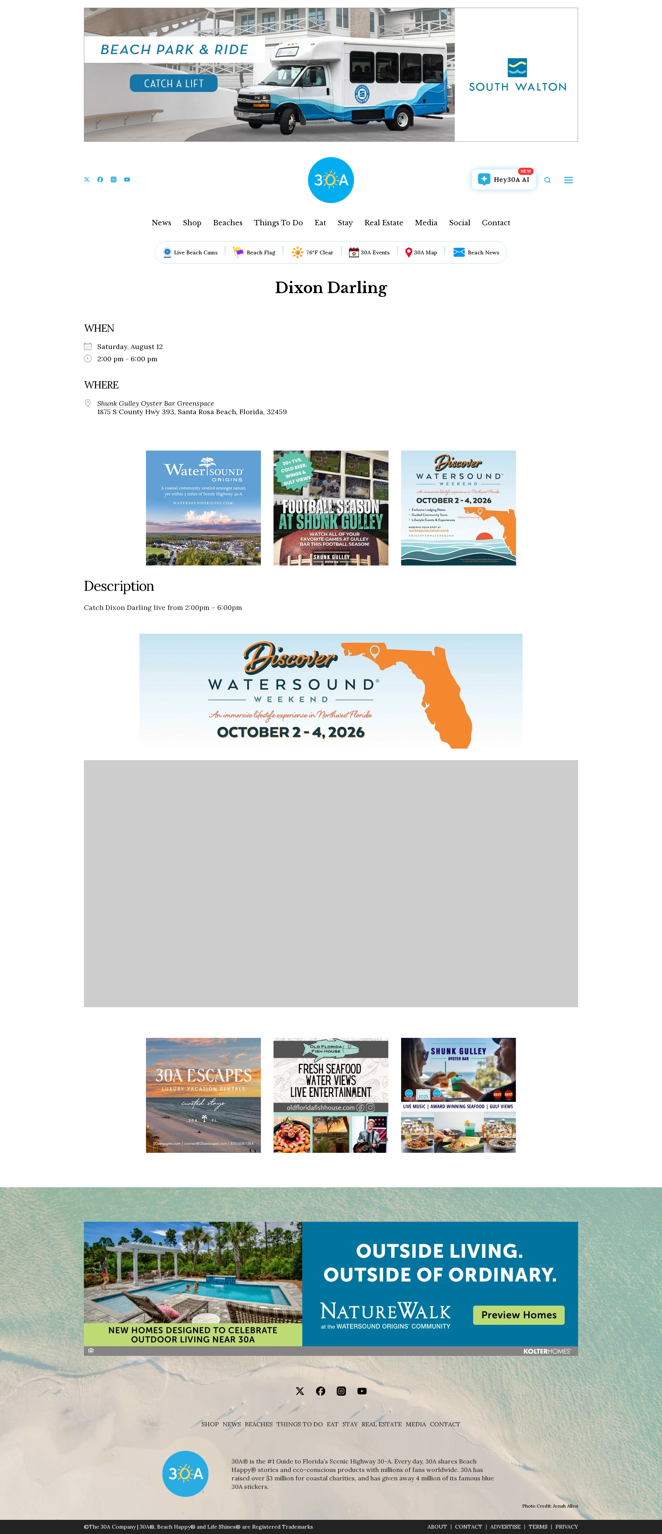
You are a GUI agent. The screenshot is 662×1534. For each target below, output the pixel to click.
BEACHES (259, 1424)
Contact (496, 223)
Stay (345, 223)
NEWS (232, 1424)
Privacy (566, 1526)
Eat (320, 223)
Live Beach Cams (196, 252)
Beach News (483, 252)
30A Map (425, 252)
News (161, 223)
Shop (192, 223)
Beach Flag (261, 252)
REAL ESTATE (382, 1424)
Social (459, 223)
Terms (538, 1526)
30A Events (375, 252)
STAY (350, 1424)
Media (426, 223)
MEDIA (416, 1424)
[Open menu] (568, 180)
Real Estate (383, 223)
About (437, 1526)
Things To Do (278, 223)
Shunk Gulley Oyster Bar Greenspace (155, 403)
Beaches (228, 223)
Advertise (505, 1526)
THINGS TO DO (300, 1424)
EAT (333, 1424)
